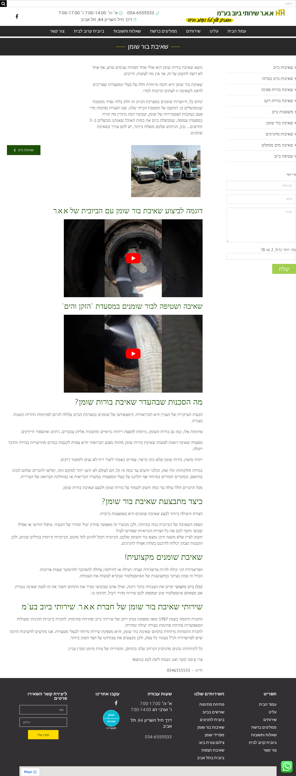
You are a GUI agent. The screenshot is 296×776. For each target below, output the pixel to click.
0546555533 (178, 670)
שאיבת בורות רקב (278, 100)
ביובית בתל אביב (210, 758)
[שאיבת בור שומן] (165, 147)
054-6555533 (158, 736)
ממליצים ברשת (163, 31)
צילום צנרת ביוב (211, 742)
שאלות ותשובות (127, 31)
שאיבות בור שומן (210, 727)
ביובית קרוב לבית (89, 31)
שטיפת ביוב (283, 156)
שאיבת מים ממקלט (277, 145)
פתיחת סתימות (211, 704)
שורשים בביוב (213, 712)
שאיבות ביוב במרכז (277, 78)
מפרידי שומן (214, 735)
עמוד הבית (237, 31)
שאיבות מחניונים (279, 134)
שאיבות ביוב (283, 67)
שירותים (193, 31)
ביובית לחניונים (212, 720)
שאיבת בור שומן (279, 122)
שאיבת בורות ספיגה (277, 89)
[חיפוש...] (151, 3)
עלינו (214, 31)
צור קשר (57, 31)
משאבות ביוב (282, 111)
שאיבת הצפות (212, 750)
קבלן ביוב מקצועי (189, 586)
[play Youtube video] (133, 258)
